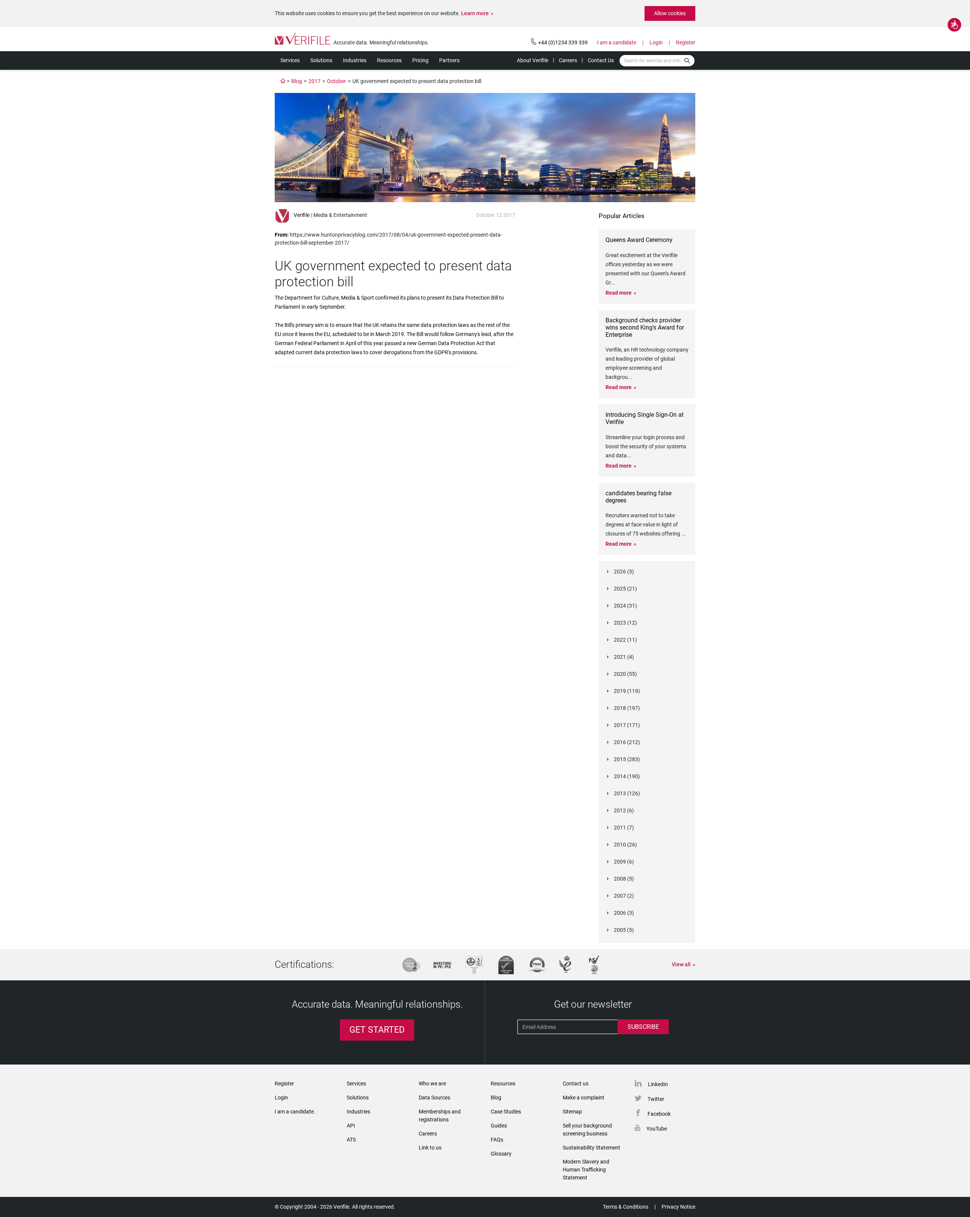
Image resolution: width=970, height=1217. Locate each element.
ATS (351, 1140)
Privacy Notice (678, 1207)
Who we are (432, 1083)
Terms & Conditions (625, 1207)
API (351, 1126)
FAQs (497, 1140)
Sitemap (572, 1112)
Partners (449, 60)
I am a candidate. (295, 1112)
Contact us (575, 1083)
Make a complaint (583, 1098)
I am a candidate (616, 42)
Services (290, 60)
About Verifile (532, 60)
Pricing (420, 60)
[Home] (283, 81)
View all (681, 964)
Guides (499, 1126)
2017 (314, 81)
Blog (296, 81)
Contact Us (601, 60)
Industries (354, 60)
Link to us (430, 1148)
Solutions (321, 60)
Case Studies (506, 1112)
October (336, 81)
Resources (389, 60)
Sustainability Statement (591, 1148)
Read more (618, 293)
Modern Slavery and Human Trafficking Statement (586, 1170)
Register (685, 42)
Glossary (501, 1154)
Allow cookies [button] (670, 13)
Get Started (377, 1030)
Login (656, 42)
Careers (568, 60)
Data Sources (434, 1098)
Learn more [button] (475, 13)
